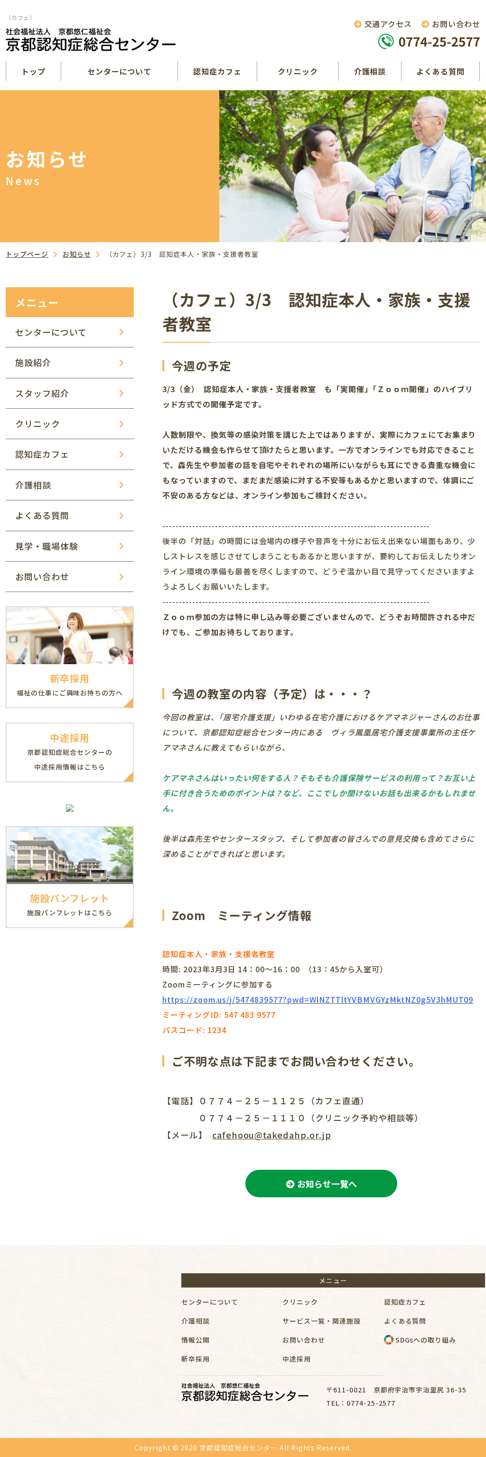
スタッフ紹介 (42, 393)
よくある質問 (440, 71)
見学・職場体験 (46, 546)
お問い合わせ (42, 576)
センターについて (119, 71)
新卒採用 (195, 1358)
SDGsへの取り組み (425, 1339)
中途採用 (296, 1358)
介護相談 (370, 71)
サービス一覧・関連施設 (321, 1320)
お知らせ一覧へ (327, 1183)
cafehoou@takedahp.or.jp (271, 1134)
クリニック (298, 71)
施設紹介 (33, 362)
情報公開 (195, 1339)
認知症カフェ (217, 71)
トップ (33, 71)
